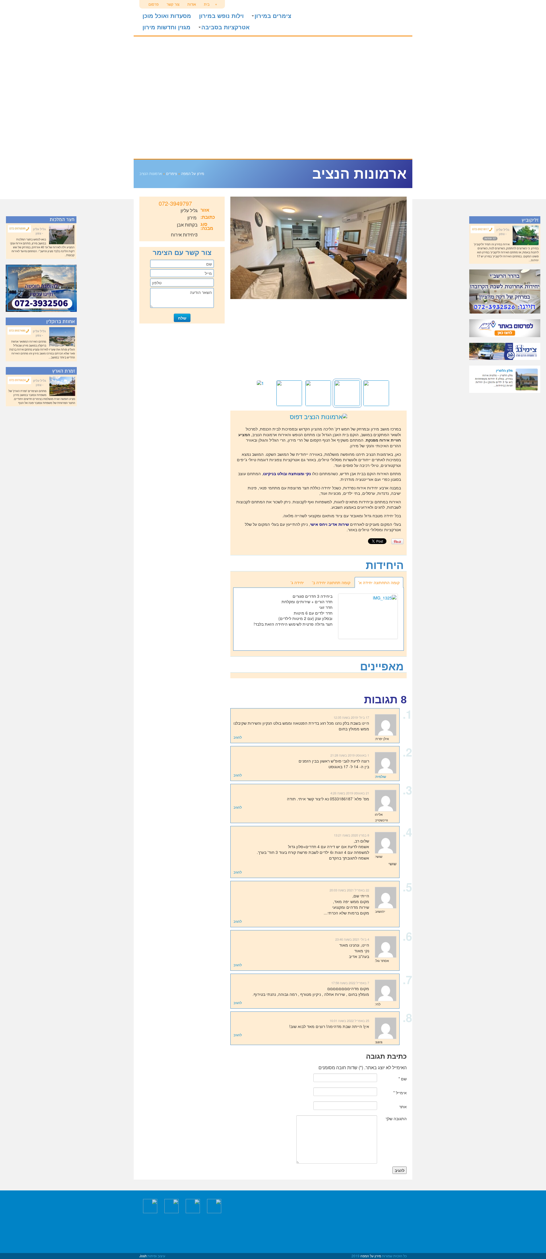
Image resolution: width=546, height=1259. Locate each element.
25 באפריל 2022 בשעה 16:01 (349, 1020)
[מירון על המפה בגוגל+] (193, 1205)
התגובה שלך (396, 1118)
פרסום (153, 4)
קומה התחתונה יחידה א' (379, 582)
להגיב (237, 737)
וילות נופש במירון (221, 16)
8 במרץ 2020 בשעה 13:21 (351, 835)
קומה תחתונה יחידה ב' (331, 582)
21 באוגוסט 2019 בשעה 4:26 (349, 793)
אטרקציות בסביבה (225, 27)
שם (402, 1078)
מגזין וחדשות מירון (166, 27)
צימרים (171, 173)
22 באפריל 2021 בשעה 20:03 (349, 890)
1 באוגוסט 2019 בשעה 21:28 (349, 755)
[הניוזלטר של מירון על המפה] (150, 1205)
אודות (191, 4)
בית (207, 4)
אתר (403, 1106)
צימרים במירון (273, 16)
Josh (143, 1255)
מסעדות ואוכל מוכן (166, 16)
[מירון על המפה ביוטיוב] (171, 1205)
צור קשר (173, 4)
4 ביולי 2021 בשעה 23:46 (352, 939)
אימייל (400, 1092)
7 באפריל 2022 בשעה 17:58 (350, 982)
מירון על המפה (375, 17)
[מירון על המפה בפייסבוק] (214, 1205)
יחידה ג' (297, 582)
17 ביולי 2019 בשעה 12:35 (351, 717)
